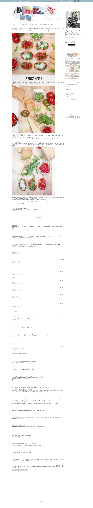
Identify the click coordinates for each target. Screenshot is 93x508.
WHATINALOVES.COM (50, 501)
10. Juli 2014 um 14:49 (17, 306)
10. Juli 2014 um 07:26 (17, 234)
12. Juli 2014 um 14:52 (17, 375)
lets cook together (39, 26)
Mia (12, 332)
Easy (12, 415)
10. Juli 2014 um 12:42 (17, 283)
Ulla (12, 273)
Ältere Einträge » (44, 499)
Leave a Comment (38, 217)
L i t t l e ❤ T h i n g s (15, 311)
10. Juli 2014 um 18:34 (17, 342)
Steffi (13, 305)
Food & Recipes (34, 1)
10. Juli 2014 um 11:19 (17, 253)
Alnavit (45, 197)
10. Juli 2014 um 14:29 (17, 297)
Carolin (13, 374)
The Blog (27, 1)
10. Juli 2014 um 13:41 (17, 290)
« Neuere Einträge (31, 499)
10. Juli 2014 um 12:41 (17, 274)
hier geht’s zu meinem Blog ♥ (16, 436)
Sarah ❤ (13, 341)
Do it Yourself (44, 1)
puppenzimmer (14, 252)
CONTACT (67, 37)
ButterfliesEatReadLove (16, 261)
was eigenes (68, 86)
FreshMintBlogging (15, 423)
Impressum (61, 1)
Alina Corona (14, 296)
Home (14, 1)
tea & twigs (68, 91)
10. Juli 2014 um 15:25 (17, 317)
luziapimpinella (68, 95)
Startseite (38, 499)
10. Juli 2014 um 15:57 (17, 326)
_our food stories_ (15, 316)
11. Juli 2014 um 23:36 (17, 359)
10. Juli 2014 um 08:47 (17, 242)
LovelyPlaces (53, 1)
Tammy (13, 408)
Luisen (13, 325)
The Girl (20, 1)
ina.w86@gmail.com (75, 120)
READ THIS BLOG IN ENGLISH (75, 37)
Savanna (13, 289)
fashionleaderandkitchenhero (18, 348)
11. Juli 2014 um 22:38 (17, 349)
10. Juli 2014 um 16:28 (17, 333)
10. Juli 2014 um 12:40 (17, 262)
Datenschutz (69, 1)
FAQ (69, 37)
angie (13, 282)
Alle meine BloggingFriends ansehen (72, 99)
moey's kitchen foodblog (70, 93)
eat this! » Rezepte (69, 88)
